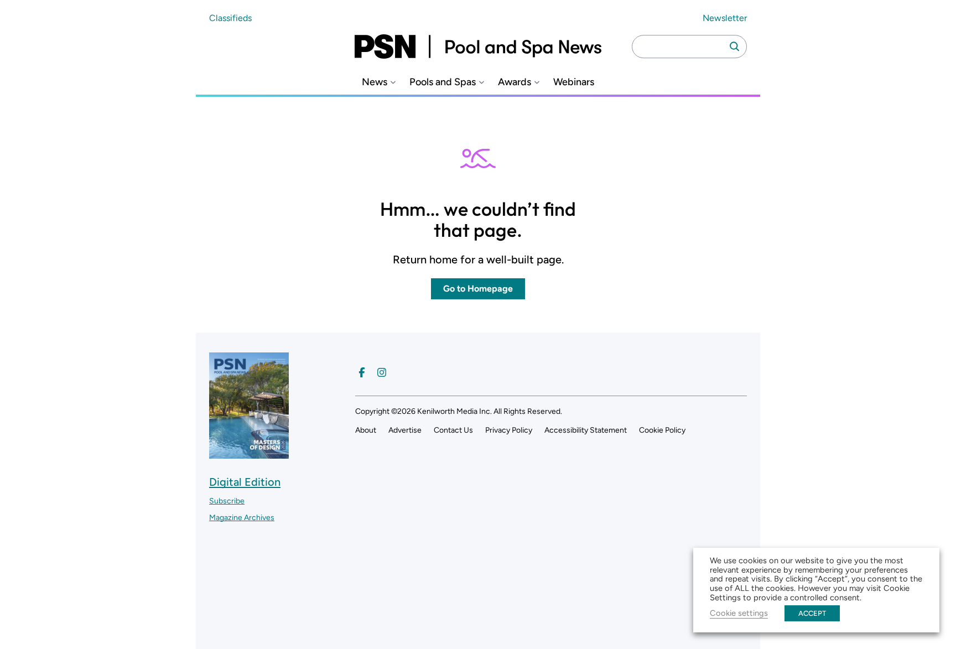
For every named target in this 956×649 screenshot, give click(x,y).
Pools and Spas (442, 82)
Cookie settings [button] (739, 613)
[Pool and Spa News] (478, 46)
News (374, 82)
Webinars (573, 82)
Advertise (405, 430)
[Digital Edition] (249, 453)
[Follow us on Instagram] (381, 372)
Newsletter (725, 18)
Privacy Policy (508, 430)
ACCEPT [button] (812, 613)
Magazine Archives (241, 517)
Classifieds (230, 18)
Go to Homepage (478, 288)
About (365, 430)
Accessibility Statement (585, 430)
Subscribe (227, 501)
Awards (514, 82)
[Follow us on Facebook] (361, 372)
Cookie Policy (662, 430)
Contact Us (453, 430)
